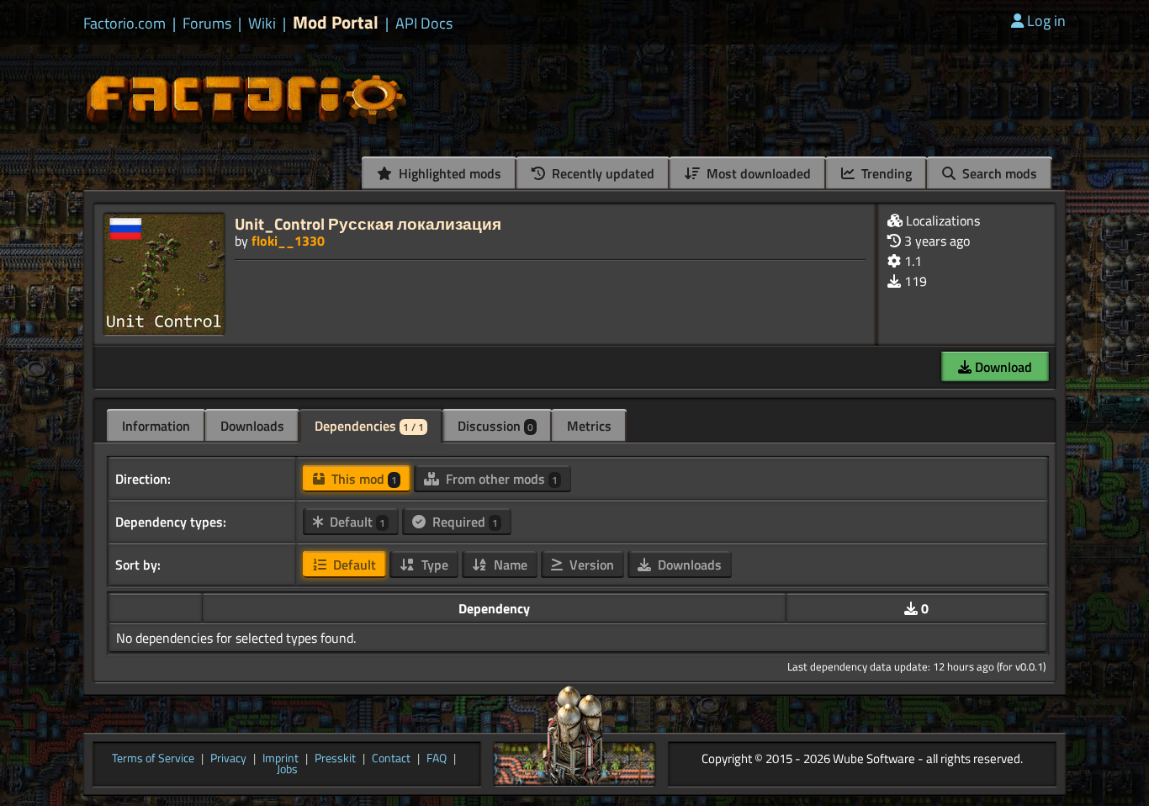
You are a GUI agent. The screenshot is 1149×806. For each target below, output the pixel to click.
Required (463, 522)
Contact (391, 759)
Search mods (998, 173)
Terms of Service (153, 759)
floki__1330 (288, 241)
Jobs (287, 770)
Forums (207, 23)
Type (433, 564)
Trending (885, 173)
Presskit (335, 759)
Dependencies (369, 426)
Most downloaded (757, 173)
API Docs (424, 23)
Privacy (228, 759)
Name (508, 564)
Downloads (252, 426)
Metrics (589, 426)
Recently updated (601, 173)
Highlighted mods (448, 173)
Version (590, 564)
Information (156, 426)
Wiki (262, 23)
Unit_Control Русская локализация (368, 223)
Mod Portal (336, 22)
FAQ (436, 759)
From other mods (500, 479)
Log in (1046, 20)
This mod (362, 479)
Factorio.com (124, 23)
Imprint (280, 759)
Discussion (495, 426)
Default (355, 522)
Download (1002, 367)
